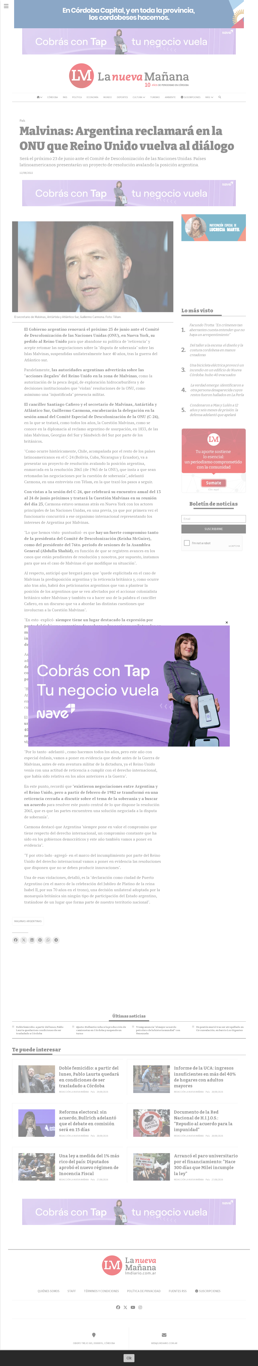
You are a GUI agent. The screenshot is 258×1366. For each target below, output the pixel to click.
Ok (129, 1358)
